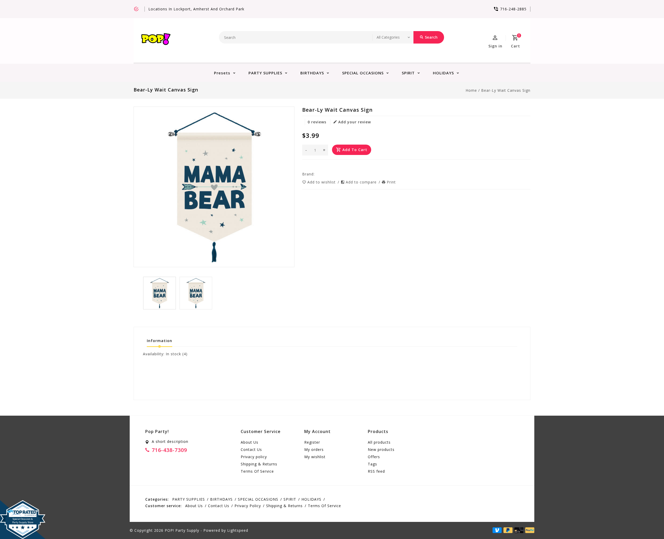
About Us (249, 442)
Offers (374, 456)
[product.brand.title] (316, 174)
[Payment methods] (528, 530)
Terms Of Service (257, 471)
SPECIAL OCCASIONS (363, 72)
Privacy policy (254, 456)
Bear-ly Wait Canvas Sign (505, 90)
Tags (372, 464)
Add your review (354, 121)
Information (159, 340)
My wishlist (315, 456)
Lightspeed (237, 530)
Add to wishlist (322, 182)
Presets (222, 72)
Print (391, 182)
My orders (314, 449)
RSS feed (376, 471)
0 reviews (317, 121)
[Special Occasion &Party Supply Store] (22, 504)
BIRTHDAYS (312, 72)
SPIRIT (408, 72)
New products (381, 449)
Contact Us (251, 449)
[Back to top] (648, 523)
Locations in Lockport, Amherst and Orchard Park (196, 8)
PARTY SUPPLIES (265, 72)
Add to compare (362, 182)
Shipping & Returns (259, 464)
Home (471, 90)
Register (312, 442)
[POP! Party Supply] (155, 40)
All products (379, 442)
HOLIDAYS (443, 72)
